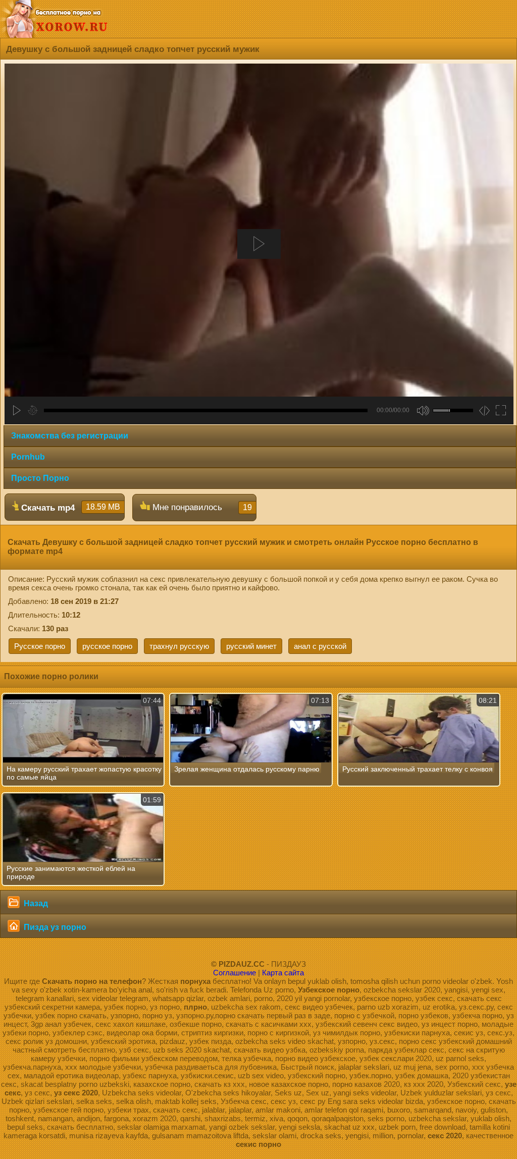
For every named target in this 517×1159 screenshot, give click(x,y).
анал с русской (320, 646)
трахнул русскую (179, 646)
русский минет (251, 646)
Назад (35, 903)
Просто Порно (40, 478)
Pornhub (28, 457)
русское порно (107, 646)
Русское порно (39, 646)
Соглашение (234, 972)
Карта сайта (283, 972)
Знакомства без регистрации (69, 435)
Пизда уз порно (54, 927)
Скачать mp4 (69, 508)
